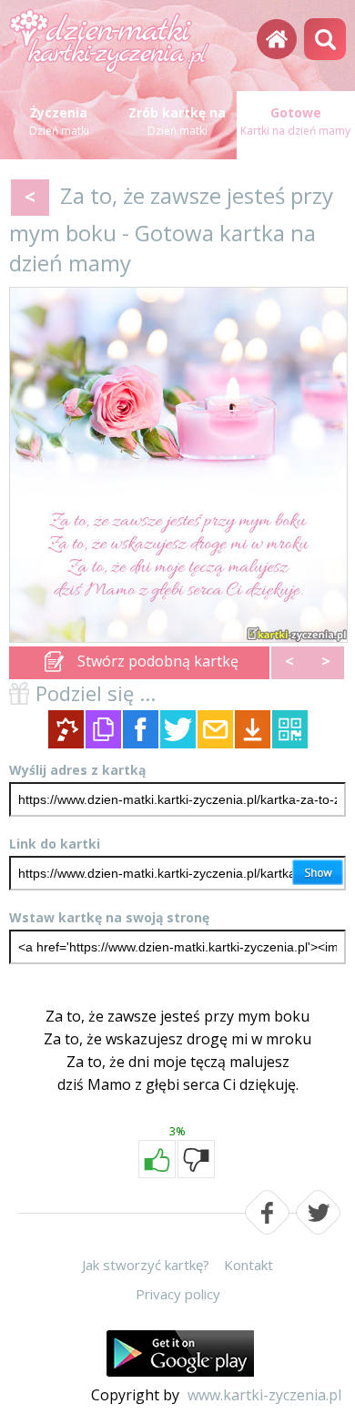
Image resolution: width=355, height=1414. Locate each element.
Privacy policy (178, 1294)
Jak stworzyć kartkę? (145, 1265)
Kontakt (248, 1265)
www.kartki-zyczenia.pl (264, 1395)
